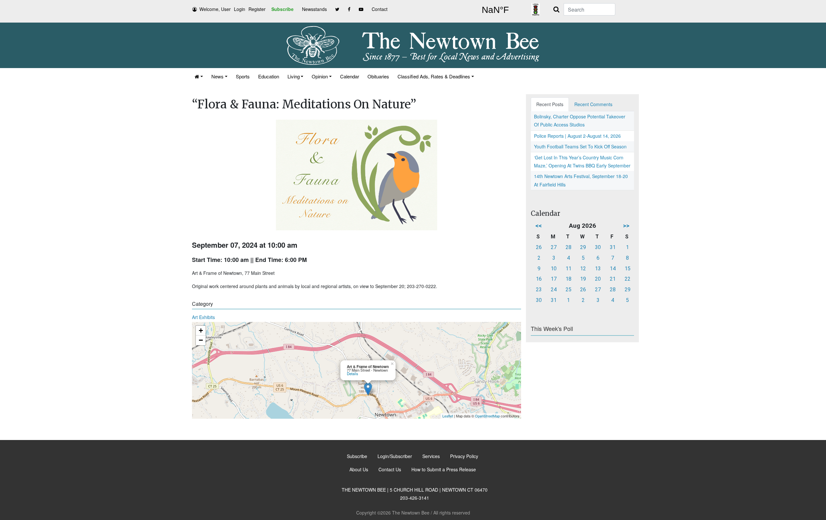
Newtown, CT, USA (495, 10)
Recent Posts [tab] (549, 104)
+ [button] (201, 330)
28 (568, 247)
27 (554, 247)
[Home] (199, 76)
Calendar (349, 76)
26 (539, 247)
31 (613, 247)
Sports (243, 76)
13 (598, 268)
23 (539, 289)
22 (627, 279)
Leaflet (447, 415)
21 (613, 279)
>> (626, 225)
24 (554, 289)
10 (554, 268)
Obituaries (378, 76)
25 (568, 289)
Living (293, 76)
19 (583, 279)
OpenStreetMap (487, 415)
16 (539, 279)
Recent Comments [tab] (593, 104)
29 (583, 247)
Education (268, 76)
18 (568, 279)
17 (554, 279)
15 (627, 268)
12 (583, 268)
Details (352, 373)
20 (598, 279)
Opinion (320, 76)
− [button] (201, 340)
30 (598, 247)
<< (538, 225)
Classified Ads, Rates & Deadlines (434, 76)
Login (239, 9)
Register (257, 9)
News (217, 76)
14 (613, 268)
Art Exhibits (203, 317)
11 (568, 268)
